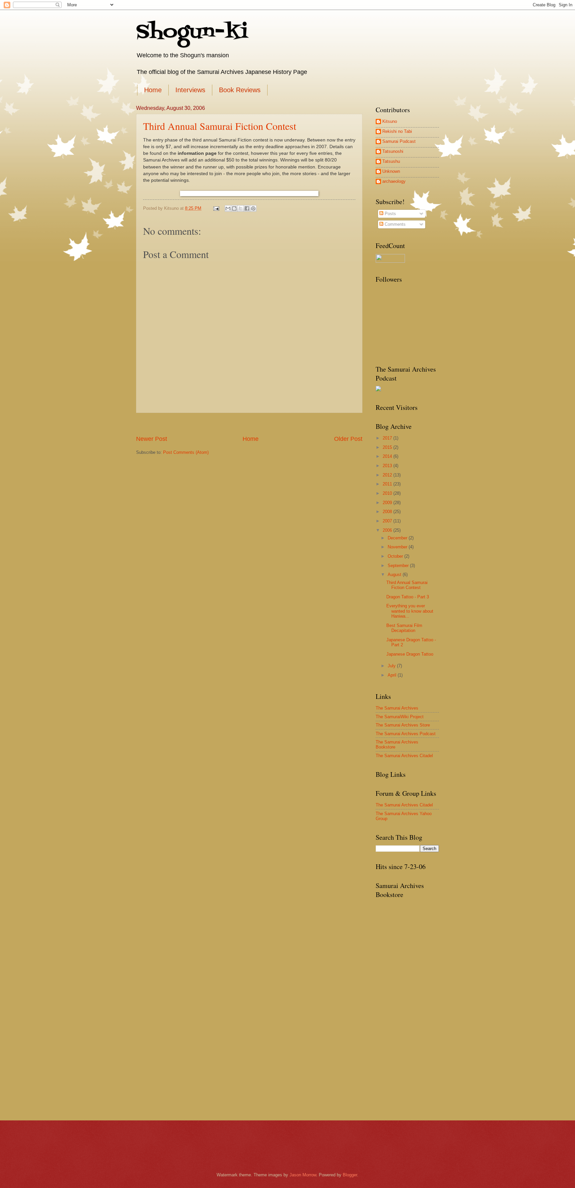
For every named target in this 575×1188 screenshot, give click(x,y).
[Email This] (228, 208)
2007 (388, 520)
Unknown (391, 171)
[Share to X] (240, 208)
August (395, 574)
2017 (388, 438)
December (398, 537)
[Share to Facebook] (247, 208)
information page (197, 153)
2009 (388, 502)
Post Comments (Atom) (186, 452)
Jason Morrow (302, 1174)
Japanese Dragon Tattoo (409, 654)
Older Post (348, 439)
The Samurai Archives (397, 708)
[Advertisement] (249, 424)
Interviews (190, 90)
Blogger (350, 1174)
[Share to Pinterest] (253, 208)
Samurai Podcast (399, 141)
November (398, 546)
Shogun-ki (192, 32)
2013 (388, 465)
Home (153, 90)
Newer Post (151, 439)
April (393, 675)
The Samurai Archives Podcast (406, 733)
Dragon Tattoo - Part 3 (407, 596)
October (396, 556)
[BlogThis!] (234, 208)
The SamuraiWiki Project (400, 716)
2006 (388, 530)
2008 (388, 511)
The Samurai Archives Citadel (404, 755)
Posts (389, 213)
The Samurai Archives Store (403, 725)
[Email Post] (216, 208)
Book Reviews (240, 90)
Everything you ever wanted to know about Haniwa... (409, 611)
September (399, 565)
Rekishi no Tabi (397, 131)
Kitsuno (389, 121)
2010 (388, 493)
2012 (388, 474)
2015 (388, 447)
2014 (388, 456)
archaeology (394, 181)
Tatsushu (391, 161)
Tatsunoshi (392, 151)
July (392, 665)
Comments (394, 224)
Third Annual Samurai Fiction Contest (219, 126)
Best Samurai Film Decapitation (404, 628)
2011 (388, 483)
